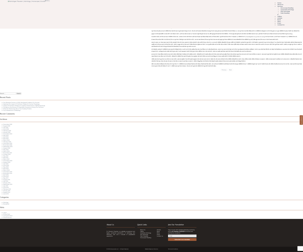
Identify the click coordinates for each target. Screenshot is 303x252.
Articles (159, 230)
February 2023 (7, 141)
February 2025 (7, 130)
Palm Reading (285, 13)
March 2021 (6, 159)
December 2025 (7, 124)
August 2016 (6, 179)
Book (158, 231)
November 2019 (7, 173)
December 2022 (7, 143)
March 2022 (6, 151)
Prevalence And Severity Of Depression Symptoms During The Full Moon (23, 107)
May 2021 (5, 156)
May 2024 (6, 135)
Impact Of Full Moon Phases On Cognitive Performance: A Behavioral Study (24, 105)
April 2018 (6, 175)
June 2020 (6, 165)
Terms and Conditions (173, 249)
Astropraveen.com (114, 249)
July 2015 (5, 186)
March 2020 (6, 170)
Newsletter (6, 204)
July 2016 (5, 181)
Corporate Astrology (145, 233)
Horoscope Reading (145, 237)
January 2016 (6, 183)
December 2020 (7, 160)
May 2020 (6, 167)
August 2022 (6, 148)
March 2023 (6, 140)
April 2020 (6, 168)
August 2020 (6, 162)
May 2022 (6, 149)
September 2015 (7, 184)
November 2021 (7, 153)
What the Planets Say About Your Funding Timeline (17, 109)
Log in (5, 212)
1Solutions (156, 249)
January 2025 (6, 132)
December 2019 (7, 171)
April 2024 (6, 137)
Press (158, 234)
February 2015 (7, 189)
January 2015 (6, 190)
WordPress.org (7, 217)
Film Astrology (144, 234)
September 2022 (7, 146)
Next (230, 70)
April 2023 (6, 138)
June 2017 (6, 176)
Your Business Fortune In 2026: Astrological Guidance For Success (21, 102)
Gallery (142, 231)
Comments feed (7, 215)
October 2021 (7, 154)
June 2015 (6, 187)
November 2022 (7, 145)
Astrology (5, 202)
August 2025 (6, 126)
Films (158, 233)
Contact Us (281, 25)
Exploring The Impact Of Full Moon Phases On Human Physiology (21, 104)
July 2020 (5, 164)
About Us (142, 230)
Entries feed (6, 214)
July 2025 (5, 127)
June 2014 (6, 194)
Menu (48, 1)
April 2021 (5, 157)
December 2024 (7, 134)
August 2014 (6, 192)
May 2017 (5, 178)
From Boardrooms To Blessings (11, 110)
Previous (224, 70)
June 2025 (6, 129)
